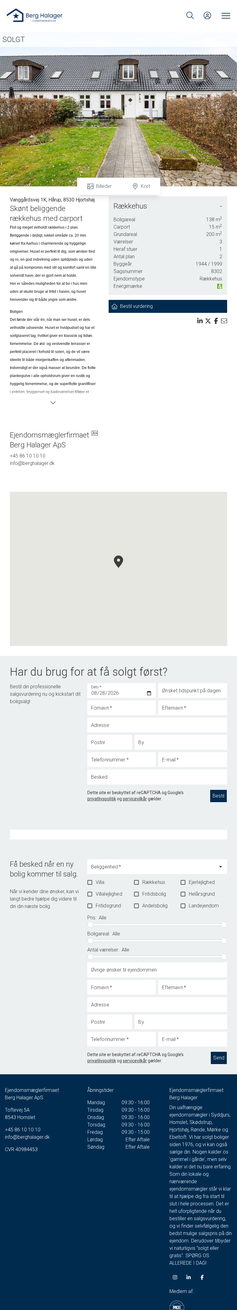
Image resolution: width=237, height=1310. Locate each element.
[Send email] (224, 321)
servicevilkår (135, 798)
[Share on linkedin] (200, 321)
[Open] (220, 866)
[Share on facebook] (216, 321)
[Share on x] (208, 321)
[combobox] (152, 869)
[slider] (90, 925)
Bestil (218, 796)
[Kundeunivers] (207, 15)
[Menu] (224, 15)
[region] (118, 569)
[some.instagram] (175, 1277)
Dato (96, 687)
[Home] (62, 15)
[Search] (190, 15)
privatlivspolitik (101, 798)
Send (218, 1058)
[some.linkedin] (188, 1277)
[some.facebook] (202, 1277)
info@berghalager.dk (32, 463)
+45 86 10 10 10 (27, 456)
